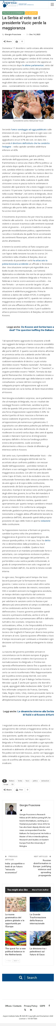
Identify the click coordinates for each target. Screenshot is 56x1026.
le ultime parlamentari (33, 65)
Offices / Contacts (13, 1006)
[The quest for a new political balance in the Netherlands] (15, 938)
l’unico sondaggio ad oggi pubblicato (29, 129)
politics (35, 781)
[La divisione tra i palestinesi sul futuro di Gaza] (40, 938)
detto (47, 540)
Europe (6, 784)
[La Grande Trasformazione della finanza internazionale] (40, 904)
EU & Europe (31, 13)
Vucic (27, 781)
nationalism (45, 781)
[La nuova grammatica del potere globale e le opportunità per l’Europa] (15, 904)
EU (12, 784)
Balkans (12, 781)
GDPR (42, 1006)
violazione (45, 520)
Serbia (20, 781)
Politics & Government (13, 13)
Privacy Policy (30, 1006)
